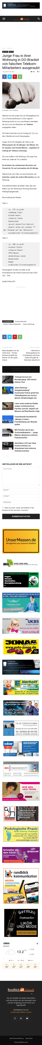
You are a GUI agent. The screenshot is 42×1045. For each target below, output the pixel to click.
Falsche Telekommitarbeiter (12, 324)
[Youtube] (27, 1018)
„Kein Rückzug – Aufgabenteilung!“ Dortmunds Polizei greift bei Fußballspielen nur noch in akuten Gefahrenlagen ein (27, 393)
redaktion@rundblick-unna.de (21, 1012)
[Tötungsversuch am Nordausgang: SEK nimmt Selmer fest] (7, 379)
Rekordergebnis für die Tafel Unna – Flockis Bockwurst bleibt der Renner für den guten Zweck (10, 355)
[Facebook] (15, 1018)
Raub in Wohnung (28, 324)
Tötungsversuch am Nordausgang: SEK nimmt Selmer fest (25, 379)
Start (3, 48)
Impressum (29, 1038)
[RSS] (21, 1018)
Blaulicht (10, 48)
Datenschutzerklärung (16, 1038)
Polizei (11, 52)
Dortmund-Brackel (20, 321)
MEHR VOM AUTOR (21, 370)
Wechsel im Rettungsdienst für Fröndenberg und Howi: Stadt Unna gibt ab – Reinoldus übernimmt (31, 355)
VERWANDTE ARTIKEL (21, 368)
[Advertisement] (21, 34)
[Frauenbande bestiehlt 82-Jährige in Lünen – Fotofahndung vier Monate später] (7, 419)
